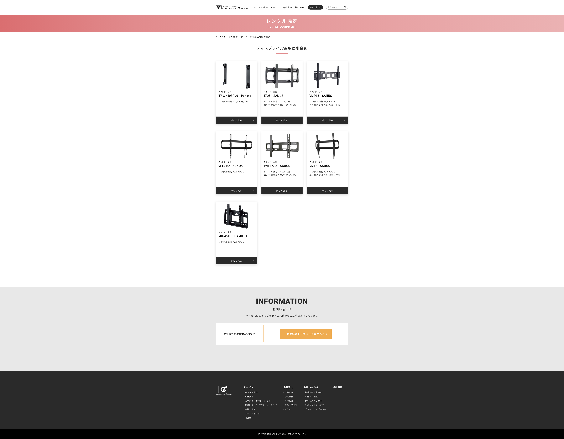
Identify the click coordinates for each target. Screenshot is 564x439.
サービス (249, 387)
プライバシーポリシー (315, 409)
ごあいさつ (290, 392)
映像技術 (249, 396)
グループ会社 (291, 405)
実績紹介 (289, 401)
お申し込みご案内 (313, 401)
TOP (218, 36)
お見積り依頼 (311, 396)
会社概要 (289, 396)
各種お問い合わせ (313, 392)
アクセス (289, 409)
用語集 (248, 418)
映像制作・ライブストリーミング (261, 405)
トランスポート (252, 413)
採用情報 (299, 7)
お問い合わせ (311, 387)
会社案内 (288, 387)
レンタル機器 (261, 7)
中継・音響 (250, 409)
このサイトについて (314, 405)
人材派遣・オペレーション (258, 401)
